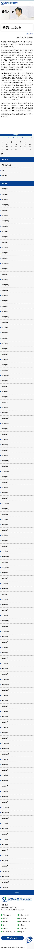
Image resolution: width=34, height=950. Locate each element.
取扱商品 (5, 922)
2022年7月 (5, 269)
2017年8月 (5, 429)
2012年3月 (5, 727)
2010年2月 (5, 860)
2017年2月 (5, 450)
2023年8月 (5, 253)
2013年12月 (5, 621)
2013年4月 (5, 658)
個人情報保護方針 (24, 922)
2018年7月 (5, 386)
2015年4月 (5, 535)
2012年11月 (5, 685)
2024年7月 (5, 237)
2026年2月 (5, 194)
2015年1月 (5, 551)
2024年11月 (5, 226)
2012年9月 (5, 695)
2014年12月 (5, 557)
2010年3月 (5, 855)
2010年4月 (5, 850)
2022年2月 (5, 274)
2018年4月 (5, 402)
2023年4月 (5, 258)
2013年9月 (5, 637)
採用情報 (5, 928)
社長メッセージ (24, 915)
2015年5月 (5, 530)
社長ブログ (22, 918)
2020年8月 (5, 333)
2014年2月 (5, 610)
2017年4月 (5, 445)
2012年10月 (5, 690)
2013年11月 (5, 626)
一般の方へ (22, 925)
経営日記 (4, 175)
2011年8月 (5, 765)
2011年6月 (5, 775)
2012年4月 (5, 722)
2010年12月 (5, 807)
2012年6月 (5, 711)
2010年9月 (5, 823)
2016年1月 (5, 498)
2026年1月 (5, 199)
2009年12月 (5, 871)
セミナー (5, 925)
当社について (7, 915)
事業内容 (5, 918)
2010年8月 (5, 828)
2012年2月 (5, 733)
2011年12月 (5, 743)
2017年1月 (5, 455)
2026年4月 (5, 189)
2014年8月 (5, 578)
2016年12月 (5, 461)
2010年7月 (5, 834)
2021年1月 (5, 311)
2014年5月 (5, 594)
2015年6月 (5, 525)
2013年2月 (5, 668)
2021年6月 (5, 301)
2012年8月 (5, 700)
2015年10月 (5, 514)
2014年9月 (5, 573)
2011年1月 (5, 802)
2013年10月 (5, 631)
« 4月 (1, 154)
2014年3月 (5, 605)
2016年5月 (5, 487)
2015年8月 (5, 519)
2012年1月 (5, 738)
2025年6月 (5, 210)
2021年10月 (5, 290)
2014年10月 (5, 567)
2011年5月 (5, 780)
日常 (3, 170)
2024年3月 (5, 242)
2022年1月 (5, 279)
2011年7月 (5, 770)
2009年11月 (5, 876)
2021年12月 (5, 285)
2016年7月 (5, 482)
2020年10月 (5, 322)
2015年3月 (5, 541)
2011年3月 (5, 791)
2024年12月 (5, 221)
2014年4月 (5, 599)
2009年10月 (5, 882)
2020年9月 (5, 327)
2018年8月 (5, 381)
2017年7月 (5, 434)
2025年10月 (5, 205)
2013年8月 (5, 642)
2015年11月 (5, 509)
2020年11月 (5, 317)
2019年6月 (5, 354)
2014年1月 (5, 615)
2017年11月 (5, 423)
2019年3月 (5, 365)
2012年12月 (5, 679)
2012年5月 (5, 717)
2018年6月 (5, 391)
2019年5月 (5, 359)
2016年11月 (5, 466)
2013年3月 (5, 663)
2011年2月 (5, 797)
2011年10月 (5, 754)
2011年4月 (5, 786)
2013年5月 (5, 653)
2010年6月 (5, 839)
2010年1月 (5, 866)
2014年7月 (5, 583)
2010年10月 (5, 818)
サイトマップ (23, 928)
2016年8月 (5, 477)
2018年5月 (5, 397)
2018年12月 (5, 370)
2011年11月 (5, 748)
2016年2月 (5, 493)
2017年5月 (5, 439)
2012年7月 (5, 706)
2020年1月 (5, 343)
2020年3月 (5, 338)
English (21, 932)
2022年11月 (5, 263)
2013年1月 (5, 674)
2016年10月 (5, 471)
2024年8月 (5, 231)
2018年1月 (5, 413)
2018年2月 (5, 407)
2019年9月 (5, 349)
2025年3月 (5, 215)
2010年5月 (5, 844)
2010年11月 (5, 812)
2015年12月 (5, 503)
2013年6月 (5, 647)
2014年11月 (5, 562)
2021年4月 (5, 306)
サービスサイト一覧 (9, 932)
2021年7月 (5, 295)
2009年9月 (5, 887)
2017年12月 (5, 418)
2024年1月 (5, 247)
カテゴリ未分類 (6, 165)
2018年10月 (5, 375)
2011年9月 (5, 759)
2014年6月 (5, 588)
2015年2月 (5, 546)
